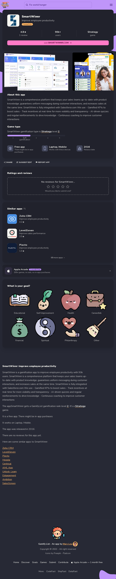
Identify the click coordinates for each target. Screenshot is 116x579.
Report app (44, 162)
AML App (7, 467)
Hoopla (6, 460)
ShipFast (62, 571)
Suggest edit (25, 162)
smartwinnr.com (56, 42)
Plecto (5, 456)
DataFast (73, 571)
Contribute (63, 562)
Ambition (7, 479)
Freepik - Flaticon (62, 553)
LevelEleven (9, 452)
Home (16, 562)
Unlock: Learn (9, 471)
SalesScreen (9, 483)
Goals (35, 562)
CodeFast (50, 571)
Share (9, 162)
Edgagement (9, 475)
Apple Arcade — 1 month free (88, 562)
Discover (25, 562)
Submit (52, 562)
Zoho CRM (8, 448)
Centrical (6, 463)
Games (43, 562)
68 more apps (57, 257)
